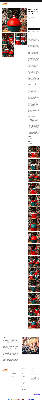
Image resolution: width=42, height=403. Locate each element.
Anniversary (22, 370)
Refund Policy (13, 376)
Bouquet (22, 373)
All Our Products (23, 389)
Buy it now (34, 29)
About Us (13, 370)
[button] (13, 3)
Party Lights (22, 383)
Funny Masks (23, 376)
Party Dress (22, 379)
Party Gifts (22, 380)
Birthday (22, 386)
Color (29, 18)
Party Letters (23, 382)
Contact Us (13, 372)
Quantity (29, 22)
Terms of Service (14, 373)
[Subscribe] (16, 394)
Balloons (22, 372)
